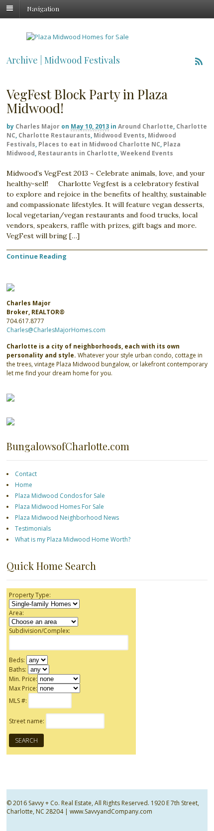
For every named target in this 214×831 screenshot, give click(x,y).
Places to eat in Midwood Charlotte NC (99, 144)
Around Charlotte (145, 126)
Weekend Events (146, 153)
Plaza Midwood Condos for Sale (60, 495)
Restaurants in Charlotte (77, 153)
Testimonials (33, 528)
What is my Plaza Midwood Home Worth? (72, 539)
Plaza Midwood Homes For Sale (59, 506)
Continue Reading (36, 256)
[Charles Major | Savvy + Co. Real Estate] (77, 36)
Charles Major (37, 126)
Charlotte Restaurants (54, 135)
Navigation (43, 8)
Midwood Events (119, 135)
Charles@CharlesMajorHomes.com (56, 330)
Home (23, 485)
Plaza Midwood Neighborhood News (67, 517)
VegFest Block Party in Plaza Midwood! (87, 101)
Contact (26, 474)
